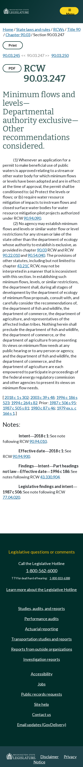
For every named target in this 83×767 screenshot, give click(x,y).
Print (13, 45)
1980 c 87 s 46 (43, 408)
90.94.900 (21, 456)
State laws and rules (33, 29)
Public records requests (41, 694)
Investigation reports (41, 659)
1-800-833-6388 (60, 578)
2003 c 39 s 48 (42, 397)
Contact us (41, 714)
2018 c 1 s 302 (16, 397)
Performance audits (41, 618)
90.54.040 (36, 255)
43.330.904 (50, 476)
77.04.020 (11, 497)
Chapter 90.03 (18, 34)
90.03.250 (60, 55)
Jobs (42, 684)
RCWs (58, 29)
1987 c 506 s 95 (62, 402)
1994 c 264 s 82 (24, 402)
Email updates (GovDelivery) (41, 724)
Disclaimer (49, 756)
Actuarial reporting (41, 628)
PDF (12, 68)
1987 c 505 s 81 (16, 408)
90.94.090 (32, 218)
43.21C (23, 265)
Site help (41, 704)
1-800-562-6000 (41, 570)
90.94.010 (38, 441)
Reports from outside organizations (41, 649)
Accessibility (41, 673)
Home (8, 29)
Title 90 (73, 29)
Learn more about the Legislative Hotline (41, 589)
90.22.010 (11, 255)
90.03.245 (11, 55)
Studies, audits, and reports (41, 608)
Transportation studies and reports (41, 639)
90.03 (42, 249)
